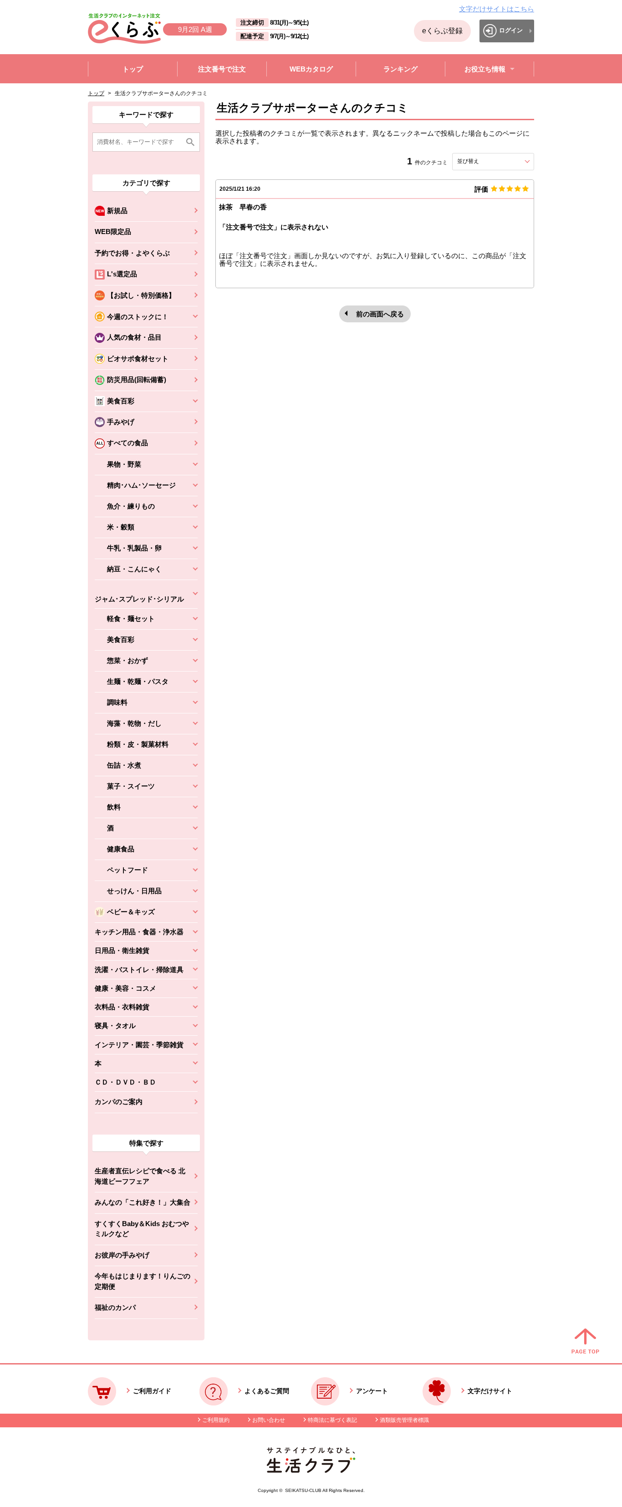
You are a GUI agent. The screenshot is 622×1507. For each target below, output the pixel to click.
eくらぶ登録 (442, 31)
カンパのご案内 (119, 1101)
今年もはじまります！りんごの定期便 (142, 1281)
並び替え (484, 161)
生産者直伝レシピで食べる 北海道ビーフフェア (140, 1176)
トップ (96, 93)
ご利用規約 (215, 1420)
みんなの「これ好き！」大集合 (142, 1202)
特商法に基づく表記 (332, 1420)
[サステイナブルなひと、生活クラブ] (311, 1470)
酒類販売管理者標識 (404, 1420)
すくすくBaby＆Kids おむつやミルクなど (142, 1229)
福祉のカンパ (115, 1307)
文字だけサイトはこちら (496, 9)
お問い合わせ (268, 1420)
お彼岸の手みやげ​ (122, 1255)
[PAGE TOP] (585, 1342)
